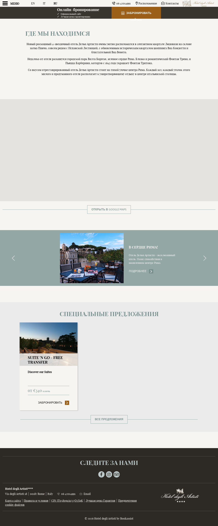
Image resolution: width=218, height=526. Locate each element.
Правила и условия (36, 500)
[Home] (198, 3)
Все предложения (109, 419)
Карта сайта (13, 500)
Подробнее (141, 271)
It (44, 3)
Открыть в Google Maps (109, 209)
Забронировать (53, 402)
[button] (109, 143)
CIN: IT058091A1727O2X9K (67, 500)
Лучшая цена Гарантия (100, 500)
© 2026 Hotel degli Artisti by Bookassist (109, 518)
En (33, 3)
